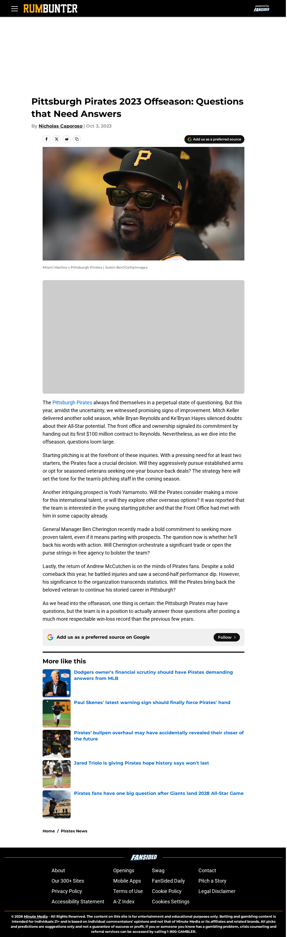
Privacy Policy (67, 891)
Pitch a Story (212, 881)
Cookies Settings (170, 901)
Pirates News (74, 831)
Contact (207, 870)
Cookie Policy (167, 891)
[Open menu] (14, 8)
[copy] (77, 139)
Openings (123, 870)
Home (49, 831)
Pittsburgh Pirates (72, 402)
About (58, 870)
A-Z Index (124, 901)
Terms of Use (128, 891)
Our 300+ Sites (68, 881)
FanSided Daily (168, 881)
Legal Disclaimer (216, 891)
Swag (158, 870)
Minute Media (36, 916)
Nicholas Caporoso (60, 126)
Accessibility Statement (78, 901)
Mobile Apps (127, 881)
